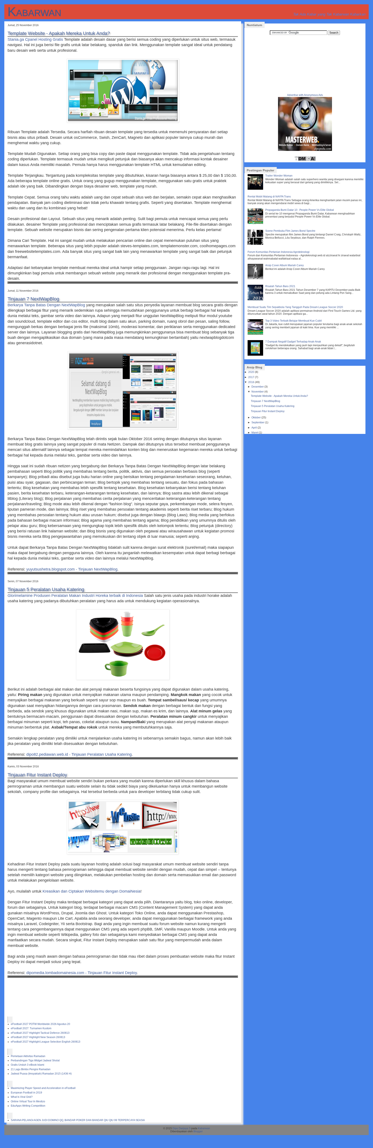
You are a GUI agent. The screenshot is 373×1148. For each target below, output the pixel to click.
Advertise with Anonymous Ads (305, 95)
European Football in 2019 (26, 1092)
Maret (254, 432)
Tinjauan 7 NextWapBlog (33, 299)
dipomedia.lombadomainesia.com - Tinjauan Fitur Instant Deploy (81, 973)
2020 (251, 372)
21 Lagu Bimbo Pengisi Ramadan (31, 1069)
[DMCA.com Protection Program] (305, 160)
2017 (251, 377)
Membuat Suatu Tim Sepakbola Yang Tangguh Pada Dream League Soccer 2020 (295, 307)
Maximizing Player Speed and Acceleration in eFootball (43, 1088)
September (257, 422)
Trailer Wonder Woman (278, 175)
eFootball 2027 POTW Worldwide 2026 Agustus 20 (40, 1024)
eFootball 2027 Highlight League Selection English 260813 (45, 1041)
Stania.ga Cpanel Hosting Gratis (35, 39)
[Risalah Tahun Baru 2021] (256, 299)
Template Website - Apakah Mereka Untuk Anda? (59, 33)
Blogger (198, 1131)
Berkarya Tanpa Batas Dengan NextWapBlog (46, 305)
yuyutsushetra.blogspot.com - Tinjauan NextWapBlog (71, 569)
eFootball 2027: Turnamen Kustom (31, 1028)
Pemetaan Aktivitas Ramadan (28, 1056)
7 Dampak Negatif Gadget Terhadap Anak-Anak (293, 341)
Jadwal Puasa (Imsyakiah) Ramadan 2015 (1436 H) (41, 1073)
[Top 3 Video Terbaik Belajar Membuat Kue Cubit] (256, 333)
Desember (257, 386)
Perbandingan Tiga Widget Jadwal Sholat (35, 1060)
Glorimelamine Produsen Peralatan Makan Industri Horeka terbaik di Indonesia (75, 595)
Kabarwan (34, 12)
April (254, 427)
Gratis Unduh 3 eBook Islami (27, 1064)
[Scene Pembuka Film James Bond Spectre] (256, 244)
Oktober (256, 417)
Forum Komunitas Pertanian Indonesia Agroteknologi (279, 251)
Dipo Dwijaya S (181, 1128)
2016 (251, 382)
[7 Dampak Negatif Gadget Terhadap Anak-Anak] (256, 354)
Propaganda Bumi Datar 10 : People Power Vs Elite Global (299, 209)
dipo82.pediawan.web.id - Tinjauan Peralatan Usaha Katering (79, 754)
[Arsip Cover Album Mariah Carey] (256, 278)
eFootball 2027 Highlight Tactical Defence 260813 (40, 1032)
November (257, 391)
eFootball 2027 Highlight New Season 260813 (38, 1037)
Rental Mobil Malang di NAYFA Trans (269, 196)
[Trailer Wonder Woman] (256, 188)
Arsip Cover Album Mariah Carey (284, 265)
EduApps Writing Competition (28, 1105)
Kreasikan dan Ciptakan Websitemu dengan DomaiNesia (92, 891)
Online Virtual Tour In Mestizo (28, 1101)
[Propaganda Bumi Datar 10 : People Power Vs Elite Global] (256, 223)
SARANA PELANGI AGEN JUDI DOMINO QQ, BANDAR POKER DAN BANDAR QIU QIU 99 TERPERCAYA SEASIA (78, 1120)
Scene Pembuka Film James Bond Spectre (290, 230)
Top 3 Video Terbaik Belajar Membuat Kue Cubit (293, 320)
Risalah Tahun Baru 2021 (280, 286)
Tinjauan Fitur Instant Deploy (37, 774)
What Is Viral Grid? (22, 1096)
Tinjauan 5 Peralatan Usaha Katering (46, 589)
